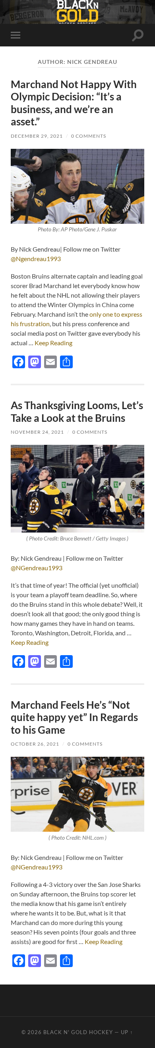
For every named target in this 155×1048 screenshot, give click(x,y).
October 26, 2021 (35, 744)
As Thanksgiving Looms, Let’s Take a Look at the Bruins (77, 411)
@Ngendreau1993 (36, 258)
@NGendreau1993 (36, 567)
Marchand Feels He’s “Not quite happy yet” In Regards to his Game (74, 717)
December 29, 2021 (37, 136)
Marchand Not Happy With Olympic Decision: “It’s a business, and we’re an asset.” (74, 103)
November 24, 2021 (37, 432)
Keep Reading (53, 342)
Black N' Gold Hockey (78, 1032)
